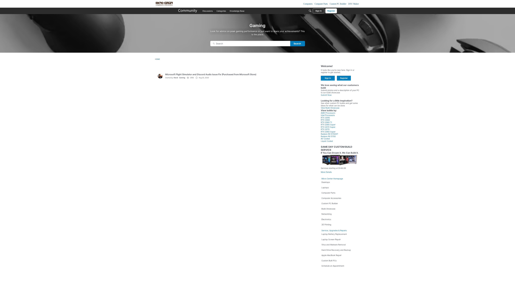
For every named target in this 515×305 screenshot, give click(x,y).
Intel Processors (328, 115)
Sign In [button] (328, 78)
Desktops (325, 182)
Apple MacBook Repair (331, 255)
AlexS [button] (176, 78)
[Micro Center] (187, 11)
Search (297, 43)
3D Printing (326, 224)
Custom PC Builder (329, 203)
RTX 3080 (325, 120)
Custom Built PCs (328, 260)
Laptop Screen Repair (331, 239)
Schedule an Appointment (332, 266)
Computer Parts (328, 193)
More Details (326, 172)
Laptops (325, 187)
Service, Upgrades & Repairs (334, 230)
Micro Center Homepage (332, 178)
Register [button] (344, 78)
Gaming (182, 78)
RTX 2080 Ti (326, 122)
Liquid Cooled (327, 141)
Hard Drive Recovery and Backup (336, 250)
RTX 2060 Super (328, 132)
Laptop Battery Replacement (334, 234)
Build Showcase (328, 209)
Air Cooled (325, 138)
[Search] (310, 10)
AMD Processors (328, 113)
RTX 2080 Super (328, 124)
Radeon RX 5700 (328, 136)
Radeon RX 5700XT (329, 134)
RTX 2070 (325, 129)
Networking (326, 214)
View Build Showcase (330, 108)
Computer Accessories (331, 198)
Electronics (326, 219)
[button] (160, 76)
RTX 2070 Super (328, 127)
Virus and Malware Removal (333, 244)
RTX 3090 (325, 117)
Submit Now (326, 95)
